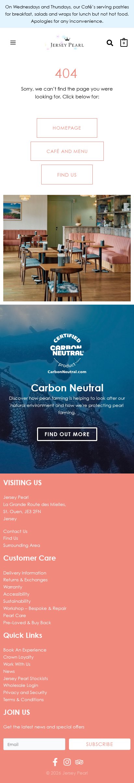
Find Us (10, 538)
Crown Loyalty (18, 657)
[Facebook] (55, 762)
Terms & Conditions (23, 699)
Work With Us (16, 664)
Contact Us (15, 531)
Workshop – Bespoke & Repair (34, 608)
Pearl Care (14, 615)
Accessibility (16, 594)
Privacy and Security (25, 692)
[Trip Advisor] (79, 762)
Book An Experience (25, 649)
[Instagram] (67, 762)
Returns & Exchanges (25, 579)
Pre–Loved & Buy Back (27, 622)
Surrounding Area (21, 545)
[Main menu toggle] (13, 42)
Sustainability (17, 601)
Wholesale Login (20, 685)
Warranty (12, 586)
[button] (110, 42)
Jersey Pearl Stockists (25, 678)
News (9, 671)
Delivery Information (24, 572)
